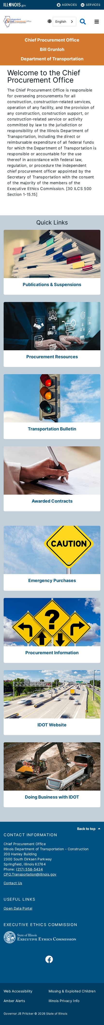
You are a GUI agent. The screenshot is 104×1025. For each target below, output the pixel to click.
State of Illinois (56, 1013)
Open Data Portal (18, 908)
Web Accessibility (18, 991)
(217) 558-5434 (29, 869)
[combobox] (64, 21)
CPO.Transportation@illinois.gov (30, 874)
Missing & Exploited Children (72, 991)
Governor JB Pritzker (19, 1013)
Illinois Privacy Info (64, 1001)
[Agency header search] (83, 22)
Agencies (69, 5)
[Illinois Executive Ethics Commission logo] (40, 942)
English (60, 21)
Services (93, 5)
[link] (49, 959)
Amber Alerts (14, 1001)
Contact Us (13, 883)
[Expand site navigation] (96, 21)
